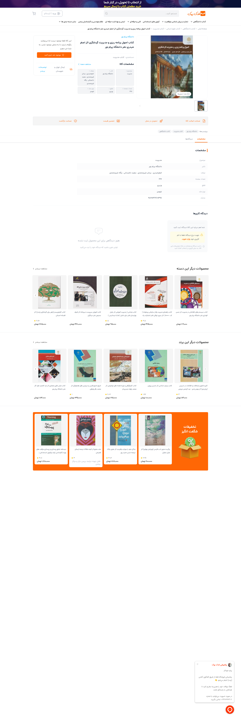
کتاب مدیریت (118, 57)
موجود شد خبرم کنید (52, 55)
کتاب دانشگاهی (164, 131)
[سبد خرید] (34, 13)
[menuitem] (198, 21)
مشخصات (201, 139)
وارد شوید (186, 239)
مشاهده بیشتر (41, 268)
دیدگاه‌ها (189, 139)
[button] (36, 295)
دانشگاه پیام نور (127, 36)
